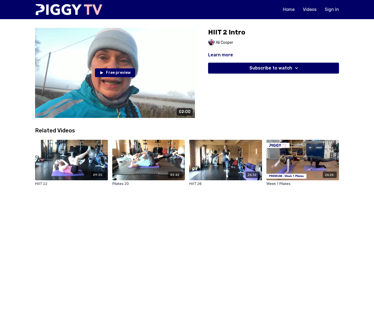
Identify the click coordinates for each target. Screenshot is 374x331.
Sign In (332, 9)
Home (289, 9)
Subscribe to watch (270, 68)
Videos (310, 9)
